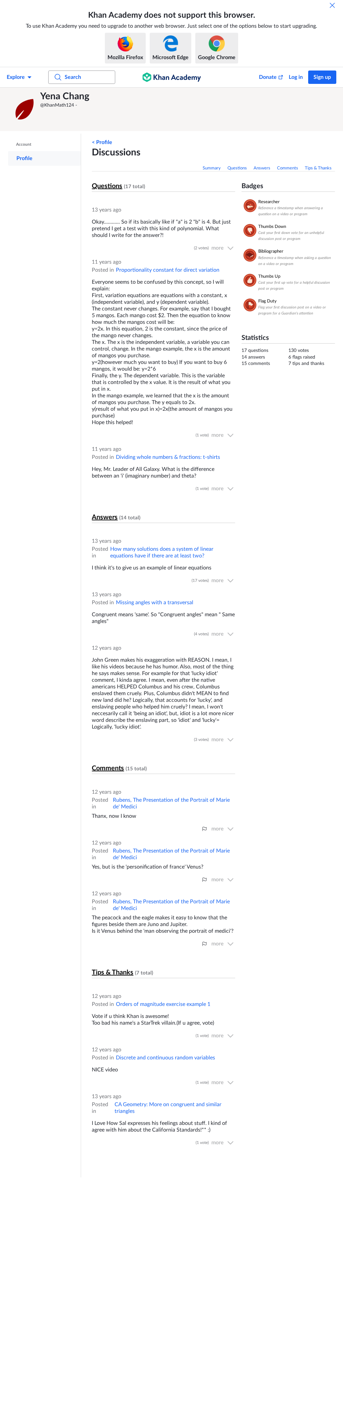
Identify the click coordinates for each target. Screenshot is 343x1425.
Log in (296, 77)
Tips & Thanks (318, 168)
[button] (25, 109)
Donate (268, 77)
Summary (212, 168)
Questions (237, 168)
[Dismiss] (332, 5)
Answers (262, 168)
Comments (287, 168)
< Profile (102, 142)
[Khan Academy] (171, 77)
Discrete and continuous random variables (165, 1057)
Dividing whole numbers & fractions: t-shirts (168, 457)
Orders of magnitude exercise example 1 (163, 1004)
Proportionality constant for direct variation (167, 270)
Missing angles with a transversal (154, 602)
